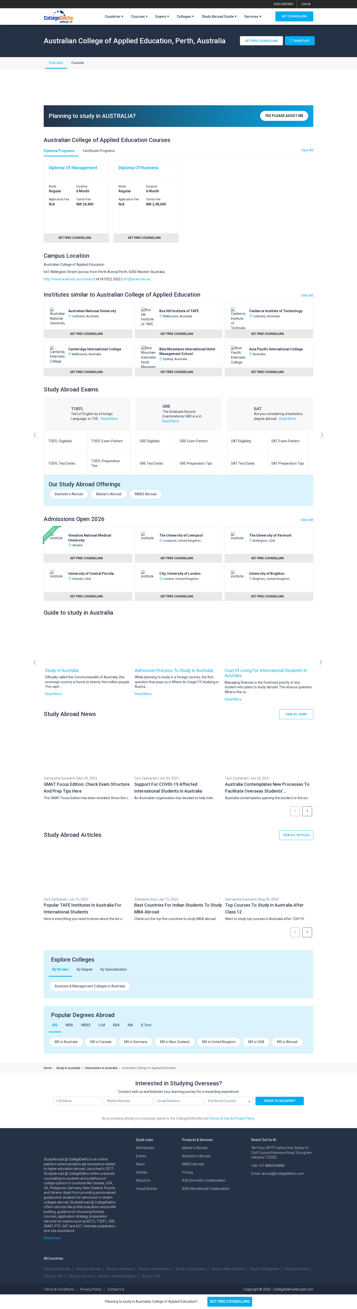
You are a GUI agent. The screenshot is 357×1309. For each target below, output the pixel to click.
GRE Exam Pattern (194, 441)
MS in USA (256, 1042)
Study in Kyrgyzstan (191, 1269)
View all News (296, 714)
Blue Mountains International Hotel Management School (187, 351)
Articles (141, 1172)
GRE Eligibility (150, 441)
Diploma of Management (73, 167)
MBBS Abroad (145, 494)
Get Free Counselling (261, 40)
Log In (305, 4)
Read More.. (54, 694)
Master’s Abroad (194, 1148)
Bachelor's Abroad (69, 494)
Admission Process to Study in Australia (174, 670)
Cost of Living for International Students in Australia (266, 673)
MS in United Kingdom (219, 1042)
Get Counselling (294, 16)
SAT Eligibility (241, 441)
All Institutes (145, 1148)
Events (141, 1156)
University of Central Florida (91, 573)
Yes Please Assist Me (284, 116)
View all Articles (296, 835)
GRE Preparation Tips (196, 463)
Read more (52, 1238)
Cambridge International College (94, 349)
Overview (56, 63)
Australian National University (92, 311)
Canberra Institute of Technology (275, 311)
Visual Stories (146, 1189)
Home (48, 1068)
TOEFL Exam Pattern (107, 441)
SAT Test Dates (243, 463)
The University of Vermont (270, 535)
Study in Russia (296, 1269)
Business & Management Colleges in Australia (90, 986)
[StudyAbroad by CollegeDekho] (58, 15)
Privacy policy (91, 1289)
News (140, 1164)
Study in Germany (119, 1269)
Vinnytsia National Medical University (89, 537)
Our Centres (283, 4)
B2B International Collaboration (206, 1189)
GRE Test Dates (151, 463)
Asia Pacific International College (276, 349)
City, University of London (180, 573)
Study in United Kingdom (117, 1276)
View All (307, 295)
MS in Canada (100, 1042)
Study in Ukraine (81, 1276)
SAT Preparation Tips (287, 463)
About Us (143, 1180)
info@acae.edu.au (137, 279)
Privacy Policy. (244, 1118)
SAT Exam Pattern (285, 441)
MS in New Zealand (174, 1042)
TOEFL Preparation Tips (105, 463)
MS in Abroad (287, 1042)
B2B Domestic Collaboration (204, 1180)
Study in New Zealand (227, 1269)
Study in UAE (53, 1276)
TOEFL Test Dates (61, 463)
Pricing (187, 1172)
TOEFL (77, 408)
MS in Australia (66, 1042)
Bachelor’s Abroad (196, 1156)
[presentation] (35, 441)
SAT (258, 408)
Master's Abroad (108, 494)
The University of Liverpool (181, 535)
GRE (166, 406)
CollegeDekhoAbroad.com (293, 1289)
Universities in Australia (101, 1068)
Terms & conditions (59, 1289)
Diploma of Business (139, 167)
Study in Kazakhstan (154, 1269)
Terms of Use (219, 1118)
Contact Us (115, 1289)
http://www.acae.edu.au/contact (69, 279)
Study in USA (151, 1276)
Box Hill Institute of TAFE (179, 311)
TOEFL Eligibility (60, 441)
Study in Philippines (264, 1269)
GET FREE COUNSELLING (230, 1301)
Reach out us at (263, 1140)
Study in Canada (88, 1269)
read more (109, 419)
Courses (77, 63)
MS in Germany (135, 1042)
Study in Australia (61, 670)
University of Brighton (266, 573)
